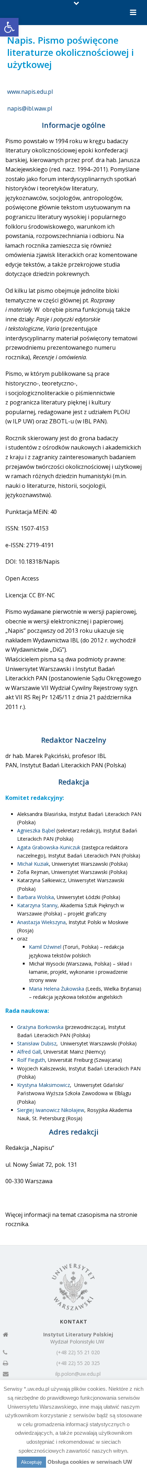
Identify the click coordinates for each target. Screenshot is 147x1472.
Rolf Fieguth (31, 1059)
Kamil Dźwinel (45, 946)
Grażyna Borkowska (40, 1027)
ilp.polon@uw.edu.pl (78, 1374)
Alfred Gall (29, 1051)
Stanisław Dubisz (36, 1043)
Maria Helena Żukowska (56, 988)
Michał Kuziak (33, 863)
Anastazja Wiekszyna (41, 922)
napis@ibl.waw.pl (29, 108)
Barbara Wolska (35, 897)
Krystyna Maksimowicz (43, 1085)
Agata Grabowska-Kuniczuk (48, 847)
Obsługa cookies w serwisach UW (89, 1462)
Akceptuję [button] (31, 1462)
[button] (9, 27)
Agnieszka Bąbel (36, 830)
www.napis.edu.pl (30, 92)
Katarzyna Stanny (37, 905)
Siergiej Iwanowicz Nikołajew (50, 1110)
